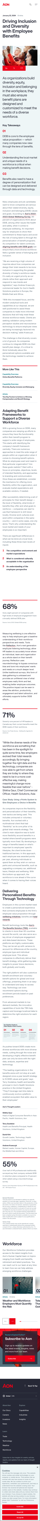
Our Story (7, 1410)
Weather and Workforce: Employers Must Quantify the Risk (17, 1303)
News (5, 1423)
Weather (6, 1445)
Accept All (20, 1518)
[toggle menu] (36, 4)
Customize (20, 1507)
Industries (23, 1415)
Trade (5, 1436)
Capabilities (24, 1410)
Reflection (10, 645)
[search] (30, 4)
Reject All (20, 1512)
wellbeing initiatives (11, 916)
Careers (6, 1415)
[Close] (37, 1467)
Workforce (7, 1450)
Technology (7, 1441)
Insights (22, 1419)
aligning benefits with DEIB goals (18, 246)
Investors (6, 1419)
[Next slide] (12, 1321)
